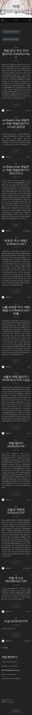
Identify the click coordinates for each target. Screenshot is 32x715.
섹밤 (16, 6)
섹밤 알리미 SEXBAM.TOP (16, 444)
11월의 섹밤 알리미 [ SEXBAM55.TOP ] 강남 (16, 378)
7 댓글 (28, 500)
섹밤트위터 (8, 110)
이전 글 (5, 647)
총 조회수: (5, 702)
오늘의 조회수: (6, 700)
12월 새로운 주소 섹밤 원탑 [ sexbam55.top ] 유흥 (16, 310)
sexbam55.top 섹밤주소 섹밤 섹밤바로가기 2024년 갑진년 (16, 123)
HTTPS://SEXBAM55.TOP (11, 32)
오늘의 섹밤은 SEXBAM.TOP (16, 510)
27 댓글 (28, 611)
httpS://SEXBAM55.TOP (9, 662)
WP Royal (18, 712)
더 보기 (16, 104)
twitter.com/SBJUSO (15, 678)
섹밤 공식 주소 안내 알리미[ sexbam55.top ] (16, 53)
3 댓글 (28, 433)
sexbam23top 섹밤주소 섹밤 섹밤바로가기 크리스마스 (16, 170)
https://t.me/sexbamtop (11, 39)
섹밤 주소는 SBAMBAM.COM (16, 579)
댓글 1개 (27, 110)
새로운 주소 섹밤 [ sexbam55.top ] (16, 241)
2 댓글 (28, 157)
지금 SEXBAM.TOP (16, 621)
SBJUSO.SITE (14, 666)
